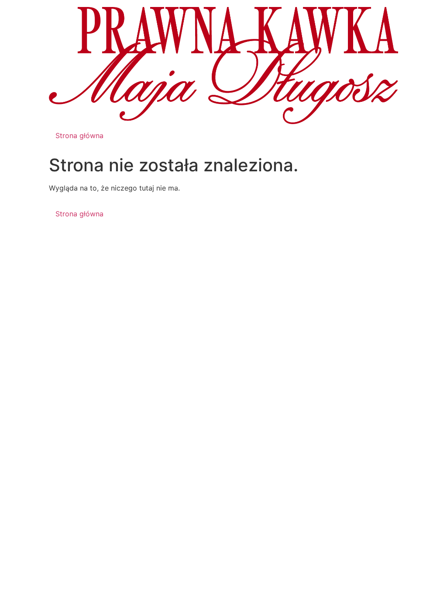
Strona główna (79, 135)
